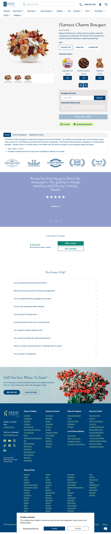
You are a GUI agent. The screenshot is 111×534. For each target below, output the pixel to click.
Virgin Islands (93, 480)
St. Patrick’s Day (29, 432)
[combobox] (46, 4)
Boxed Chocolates (84, 71)
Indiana (48, 474)
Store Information (94, 416)
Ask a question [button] (70, 249)
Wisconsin (92, 492)
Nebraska (49, 508)
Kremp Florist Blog (95, 435)
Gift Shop (70, 427)
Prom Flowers (50, 435)
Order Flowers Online (73, 438)
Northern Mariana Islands (75, 487)
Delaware (27, 498)
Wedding (48, 446)
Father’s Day (27, 449)
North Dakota (71, 485)
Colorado (27, 492)
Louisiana (49, 485)
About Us (92, 418)
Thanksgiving (28, 418)
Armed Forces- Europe (31, 485)
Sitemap (105, 524)
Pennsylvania (71, 498)
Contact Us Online (31, 392)
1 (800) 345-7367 (8, 427)
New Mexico (71, 477)
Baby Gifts (49, 418)
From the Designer (19, 135)
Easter (26, 435)
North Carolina (72, 482)
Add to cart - (83, 117)
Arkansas (27, 482)
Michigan (48, 495)
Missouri (48, 503)
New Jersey (71, 474)
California (27, 490)
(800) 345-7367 (11, 392)
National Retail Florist (96, 430)
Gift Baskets (71, 424)
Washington (93, 487)
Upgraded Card (67, 71)
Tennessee (70, 511)
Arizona (26, 480)
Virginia (91, 482)
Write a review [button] (70, 243)
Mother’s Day (28, 446)
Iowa (47, 477)
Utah (90, 474)
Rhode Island (71, 503)
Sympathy (49, 441)
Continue (99, 98)
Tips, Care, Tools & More (96, 438)
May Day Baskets (29, 443)
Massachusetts (50, 492)
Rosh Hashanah (29, 455)
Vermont (92, 477)
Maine (47, 487)
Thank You (49, 444)
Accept (54, 529)
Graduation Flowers (52, 432)
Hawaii (26, 508)
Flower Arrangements (74, 416)
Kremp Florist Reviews (96, 421)
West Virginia (93, 490)
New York (70, 480)
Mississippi (49, 500)
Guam (26, 505)
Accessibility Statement (96, 446)
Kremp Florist (12, 524)
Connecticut (27, 495)
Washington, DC (94, 485)
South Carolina (72, 505)
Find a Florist (71, 436)
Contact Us (92, 424)
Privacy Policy (25, 523)
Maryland (48, 490)
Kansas (48, 480)
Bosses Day (27, 457)
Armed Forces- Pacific (31, 487)
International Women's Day (32, 430)
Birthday (48, 421)
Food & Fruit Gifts (72, 421)
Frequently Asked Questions (97, 441)
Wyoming (92, 495)
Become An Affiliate (95, 444)
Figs (69, 11)
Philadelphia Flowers (73, 441)
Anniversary (49, 416)
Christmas (27, 424)
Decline (78, 529)
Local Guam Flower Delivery (76, 444)
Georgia (26, 503)
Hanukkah (27, 421)
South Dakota (71, 508)
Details (7, 135)
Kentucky (48, 482)
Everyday (48, 427)
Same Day (6, 11)
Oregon (69, 495)
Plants (69, 418)
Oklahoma (70, 492)
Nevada (48, 511)
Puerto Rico (71, 500)
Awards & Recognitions (96, 432)
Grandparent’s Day (29, 452)
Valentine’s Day (28, 427)
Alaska (26, 477)
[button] (106, 4)
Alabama (27, 474)
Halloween (27, 416)
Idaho (25, 511)
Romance (48, 438)
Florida (26, 500)
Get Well (48, 430)
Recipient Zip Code (68, 93)
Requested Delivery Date (70, 103)
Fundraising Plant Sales (96, 427)
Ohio (68, 490)
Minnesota (49, 498)
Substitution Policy (36, 135)
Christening (49, 424)
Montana (48, 505)
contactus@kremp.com (10, 435)
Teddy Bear (100, 71)
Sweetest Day (28, 460)
